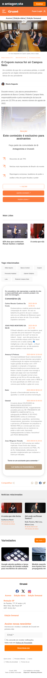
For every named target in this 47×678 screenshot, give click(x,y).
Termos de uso (25, 662)
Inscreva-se (23, 648)
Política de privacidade (11, 662)
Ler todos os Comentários (22, 467)
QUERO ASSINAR (23, 193)
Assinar (39, 4)
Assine (30, 658)
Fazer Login (37, 11)
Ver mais (39, 540)
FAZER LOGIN (23, 199)
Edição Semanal (34, 18)
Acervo (9, 18)
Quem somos (7, 658)
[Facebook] (17, 592)
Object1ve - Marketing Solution (33, 672)
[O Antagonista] (12, 3)
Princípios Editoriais (19, 658)
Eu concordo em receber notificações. (20, 640)
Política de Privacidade (24, 643)
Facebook (40, 483)
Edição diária (19, 18)
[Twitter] (23, 592)
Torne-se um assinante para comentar (23, 461)
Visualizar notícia (10, 225)
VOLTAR (24, 186)
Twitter (44, 483)
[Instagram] (29, 592)
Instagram (36, 483)
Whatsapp (32, 483)
